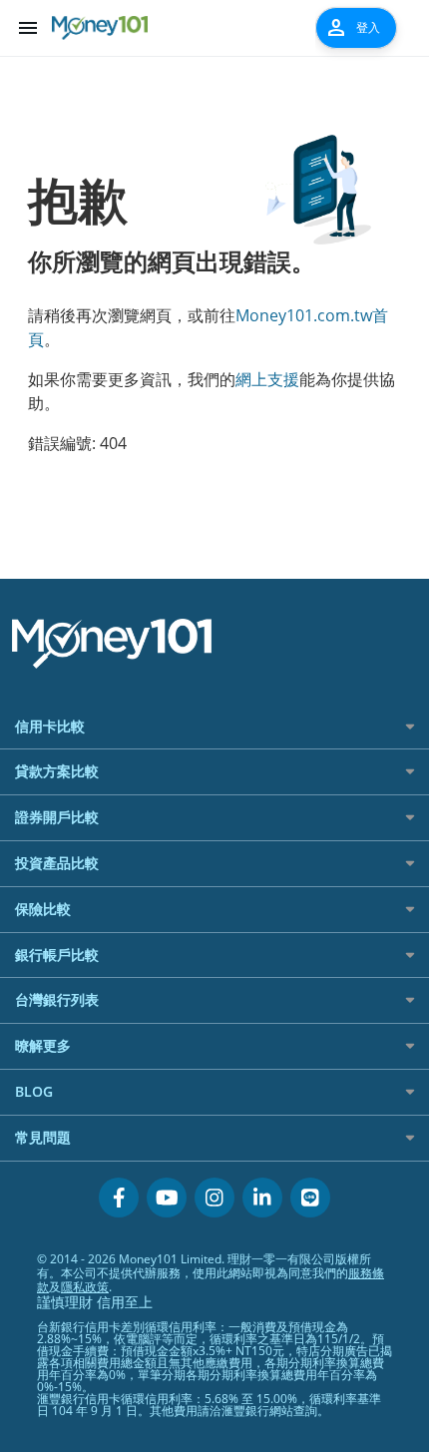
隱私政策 (85, 1286)
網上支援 (267, 379)
